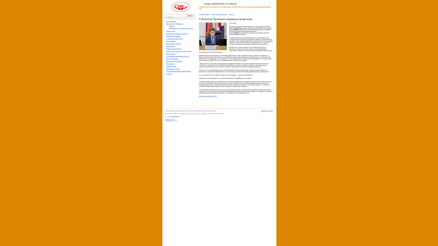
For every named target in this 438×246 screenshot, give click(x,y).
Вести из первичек (172, 59)
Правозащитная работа (174, 49)
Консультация (170, 54)
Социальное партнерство (174, 39)
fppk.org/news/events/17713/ (208, 96)
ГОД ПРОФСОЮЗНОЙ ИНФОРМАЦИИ (178, 71)
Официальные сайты (173, 69)
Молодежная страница (173, 44)
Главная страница (204, 14)
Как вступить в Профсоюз (174, 24)
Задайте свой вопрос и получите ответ (178, 51)
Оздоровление (171, 41)
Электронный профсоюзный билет (177, 56)
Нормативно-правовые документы (177, 34)
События (169, 74)
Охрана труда (170, 31)
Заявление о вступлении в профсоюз (181, 28)
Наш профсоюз (171, 21)
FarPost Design (169, 120)
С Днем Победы (171, 66)
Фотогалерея (170, 64)
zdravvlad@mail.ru (174, 116)
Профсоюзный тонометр (174, 61)
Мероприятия (170, 46)
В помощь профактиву (173, 36)
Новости (171, 26)
